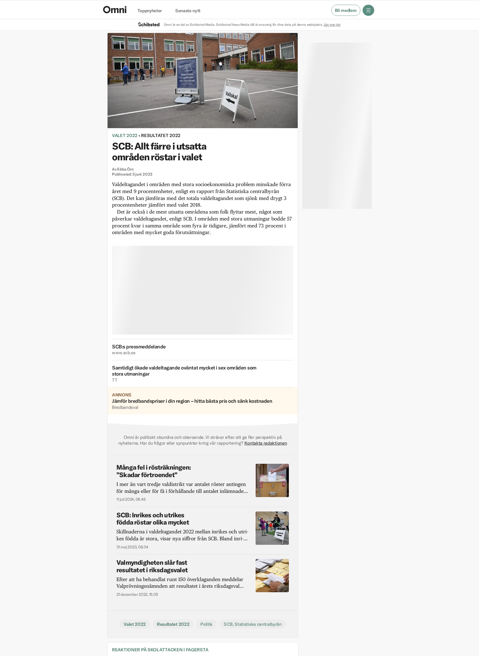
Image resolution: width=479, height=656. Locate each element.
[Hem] (114, 9)
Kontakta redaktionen (265, 443)
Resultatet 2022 (160, 135)
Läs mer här (332, 24)
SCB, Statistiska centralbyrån (253, 624)
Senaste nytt (187, 10)
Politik (206, 624)
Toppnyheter (149, 10)
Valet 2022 (124, 135)
